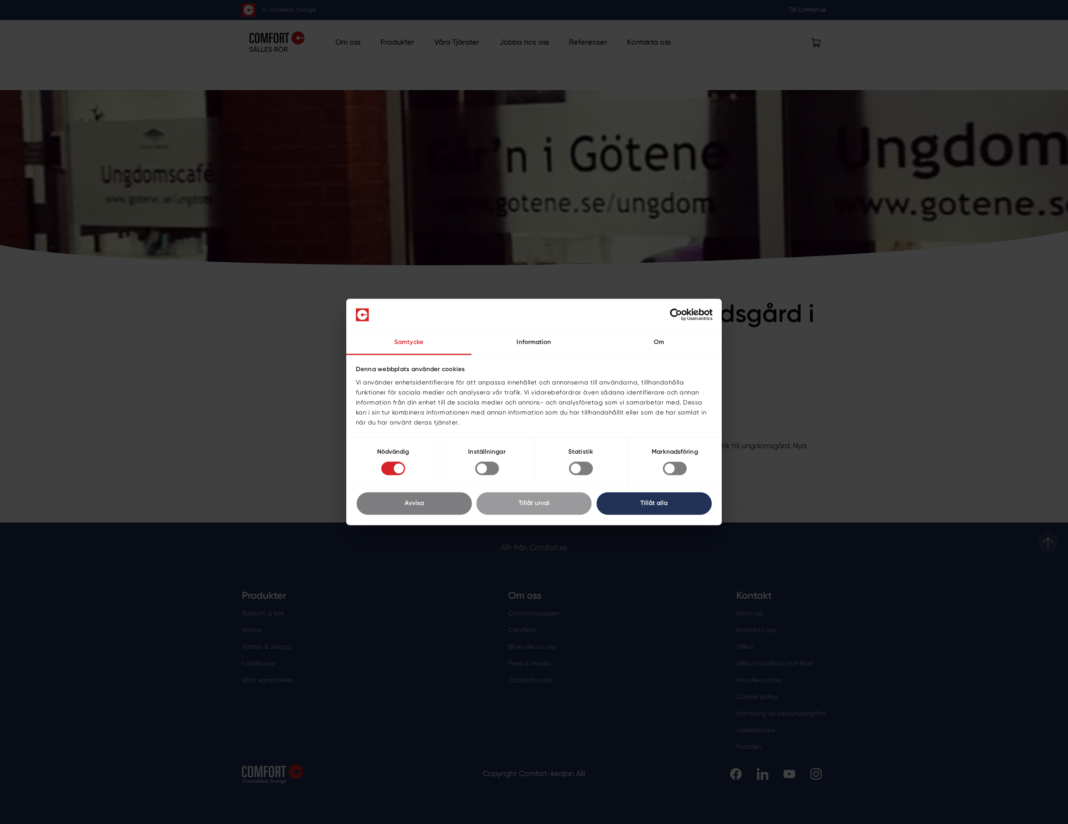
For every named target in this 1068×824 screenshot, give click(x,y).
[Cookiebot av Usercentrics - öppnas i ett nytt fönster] (676, 315)
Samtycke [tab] (408, 342)
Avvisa (414, 503)
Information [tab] (533, 342)
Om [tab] (659, 342)
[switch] (487, 468)
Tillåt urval (534, 503)
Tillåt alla (654, 503)
